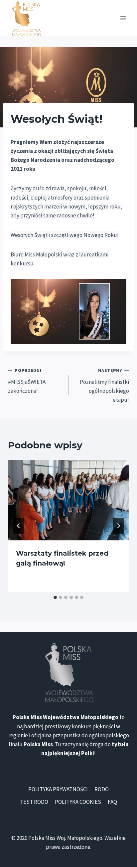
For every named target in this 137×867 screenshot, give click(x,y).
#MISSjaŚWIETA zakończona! (27, 381)
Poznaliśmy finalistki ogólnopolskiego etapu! (104, 385)
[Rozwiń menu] (123, 18)
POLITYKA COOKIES (78, 801)
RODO (101, 789)
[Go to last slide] (18, 526)
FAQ (112, 801)
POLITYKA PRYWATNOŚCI (58, 789)
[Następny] (118, 526)
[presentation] (68, 500)
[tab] (55, 597)
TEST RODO (34, 801)
